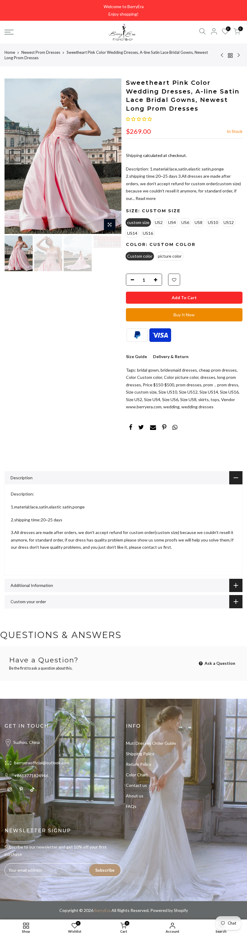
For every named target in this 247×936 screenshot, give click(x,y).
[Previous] (15, 156)
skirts (203, 399)
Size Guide (136, 356)
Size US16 (229, 391)
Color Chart (137, 774)
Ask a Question (219, 663)
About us (134, 795)
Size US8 (188, 399)
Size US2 (134, 399)
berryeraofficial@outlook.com (41, 762)
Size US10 (167, 391)
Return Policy (138, 764)
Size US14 (208, 391)
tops (215, 399)
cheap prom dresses (218, 370)
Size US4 (152, 399)
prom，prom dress (220, 384)
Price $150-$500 (158, 384)
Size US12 (188, 391)
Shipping (134, 155)
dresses (207, 377)
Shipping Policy (140, 753)
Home (10, 52)
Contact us (136, 785)
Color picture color (181, 377)
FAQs (131, 806)
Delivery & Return (171, 356)
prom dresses (189, 384)
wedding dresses (197, 406)
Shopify (181, 910)
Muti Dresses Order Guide (151, 743)
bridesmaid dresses (179, 370)
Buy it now (184, 314)
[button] (139, 118)
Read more (145, 198)
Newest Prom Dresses (40, 52)
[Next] (111, 156)
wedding (171, 406)
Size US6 (170, 399)
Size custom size (141, 391)
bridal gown (148, 370)
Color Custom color (144, 377)
